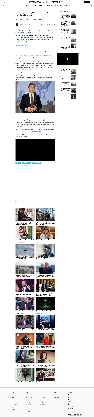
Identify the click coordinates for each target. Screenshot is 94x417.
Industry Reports (28, 411)
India (54, 394)
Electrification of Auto (29, 397)
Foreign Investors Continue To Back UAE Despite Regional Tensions (65, 77)
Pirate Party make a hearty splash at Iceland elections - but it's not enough (31, 51)
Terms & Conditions (43, 395)
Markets (35, 5)
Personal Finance (49, 5)
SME (44, 5)
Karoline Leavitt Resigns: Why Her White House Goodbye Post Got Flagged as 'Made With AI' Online (45, 329)
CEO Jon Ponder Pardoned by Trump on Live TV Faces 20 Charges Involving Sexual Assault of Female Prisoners (25, 223)
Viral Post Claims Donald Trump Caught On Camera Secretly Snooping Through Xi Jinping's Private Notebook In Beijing (45, 294)
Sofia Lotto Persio (24, 22)
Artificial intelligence (29, 402)
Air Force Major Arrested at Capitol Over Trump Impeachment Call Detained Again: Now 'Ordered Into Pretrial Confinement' (44, 258)
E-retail (27, 392)
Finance (27, 399)
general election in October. (27, 32)
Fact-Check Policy (43, 404)
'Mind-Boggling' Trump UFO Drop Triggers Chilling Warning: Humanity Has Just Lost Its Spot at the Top (45, 312)
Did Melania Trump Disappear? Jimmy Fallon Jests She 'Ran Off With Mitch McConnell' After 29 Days (45, 241)
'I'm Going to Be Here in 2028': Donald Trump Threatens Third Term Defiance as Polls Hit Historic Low (25, 329)
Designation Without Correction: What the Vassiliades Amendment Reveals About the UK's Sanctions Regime (65, 97)
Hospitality (27, 394)
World (27, 5)
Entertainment (59, 5)
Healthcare (27, 395)
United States (56, 399)
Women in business (29, 404)
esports (27, 406)
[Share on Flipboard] (48, 24)
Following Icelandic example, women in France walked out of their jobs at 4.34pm (33, 49)
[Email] (52, 24)
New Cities (27, 407)
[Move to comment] (54, 24)
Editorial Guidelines (45, 168)
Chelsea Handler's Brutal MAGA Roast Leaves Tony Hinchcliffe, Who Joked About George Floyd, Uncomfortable (25, 347)
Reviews (70, 5)
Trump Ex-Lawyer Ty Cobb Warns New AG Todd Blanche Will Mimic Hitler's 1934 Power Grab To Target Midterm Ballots (25, 365)
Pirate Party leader (47, 65)
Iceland (39, 29)
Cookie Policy (42, 399)
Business (40, 5)
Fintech (27, 409)
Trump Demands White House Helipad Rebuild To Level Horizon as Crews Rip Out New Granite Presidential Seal (45, 383)
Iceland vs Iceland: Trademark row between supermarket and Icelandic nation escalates (34, 47)
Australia (55, 392)
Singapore (55, 395)
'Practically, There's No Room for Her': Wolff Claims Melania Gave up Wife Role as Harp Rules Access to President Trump (25, 241)
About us (41, 392)
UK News (31, 5)
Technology (14, 402)
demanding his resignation (21, 136)
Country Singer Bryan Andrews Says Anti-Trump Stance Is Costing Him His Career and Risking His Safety (25, 312)
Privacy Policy (42, 397)
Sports (13, 407)
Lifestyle (65, 5)
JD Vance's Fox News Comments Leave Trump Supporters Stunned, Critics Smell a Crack (24, 294)
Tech (55, 5)
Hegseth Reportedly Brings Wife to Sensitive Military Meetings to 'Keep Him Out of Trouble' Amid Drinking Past (45, 223)
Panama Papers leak (36, 131)
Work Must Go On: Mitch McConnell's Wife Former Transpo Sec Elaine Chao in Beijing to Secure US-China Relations (45, 365)
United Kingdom (56, 397)
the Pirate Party (37, 61)
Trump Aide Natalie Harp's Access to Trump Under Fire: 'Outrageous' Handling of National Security (45, 276)
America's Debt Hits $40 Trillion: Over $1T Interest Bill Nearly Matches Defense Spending (24, 276)
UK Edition (90, 5)
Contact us (41, 394)
